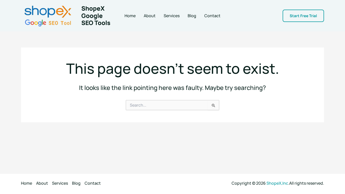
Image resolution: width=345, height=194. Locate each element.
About (150, 15)
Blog (192, 15)
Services (172, 15)
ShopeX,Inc (277, 183)
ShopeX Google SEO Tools (95, 15)
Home (130, 15)
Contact (212, 15)
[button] (303, 16)
